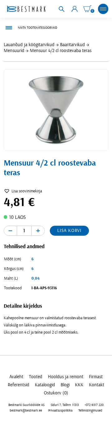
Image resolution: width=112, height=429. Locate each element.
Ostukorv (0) (56, 393)
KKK (79, 385)
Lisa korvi (69, 230)
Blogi (65, 385)
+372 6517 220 (94, 405)
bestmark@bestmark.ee (26, 410)
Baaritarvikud (72, 44)
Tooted (35, 376)
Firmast (96, 376)
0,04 (35, 279)
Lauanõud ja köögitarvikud (29, 44)
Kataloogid (45, 385)
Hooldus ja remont (65, 376)
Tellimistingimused (90, 410)
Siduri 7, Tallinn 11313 (65, 405)
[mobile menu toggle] (103, 9)
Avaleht (16, 376)
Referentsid (18, 385)
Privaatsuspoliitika (60, 410)
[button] (23, 191)
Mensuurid (14, 50)
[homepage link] (26, 9)
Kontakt (96, 385)
